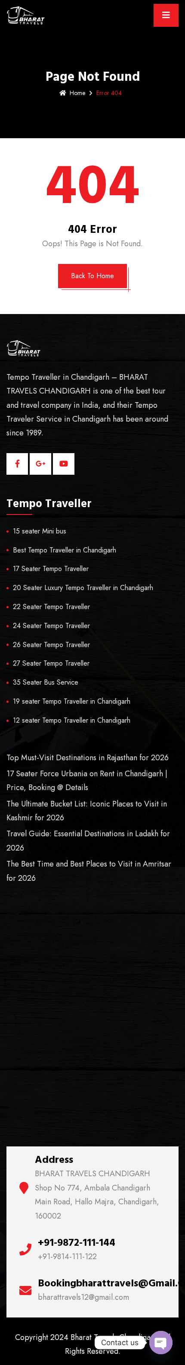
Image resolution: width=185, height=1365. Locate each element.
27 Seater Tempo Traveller (51, 663)
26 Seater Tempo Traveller (51, 645)
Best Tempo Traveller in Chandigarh (64, 550)
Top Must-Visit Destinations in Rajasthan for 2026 (87, 757)
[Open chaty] (161, 1342)
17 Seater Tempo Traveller (51, 569)
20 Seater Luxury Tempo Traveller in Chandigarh (83, 588)
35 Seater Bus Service (45, 682)
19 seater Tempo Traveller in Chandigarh (71, 701)
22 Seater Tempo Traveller (51, 607)
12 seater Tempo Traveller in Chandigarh (71, 720)
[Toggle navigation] (166, 15)
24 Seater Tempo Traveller (51, 626)
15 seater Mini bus (39, 531)
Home (77, 93)
